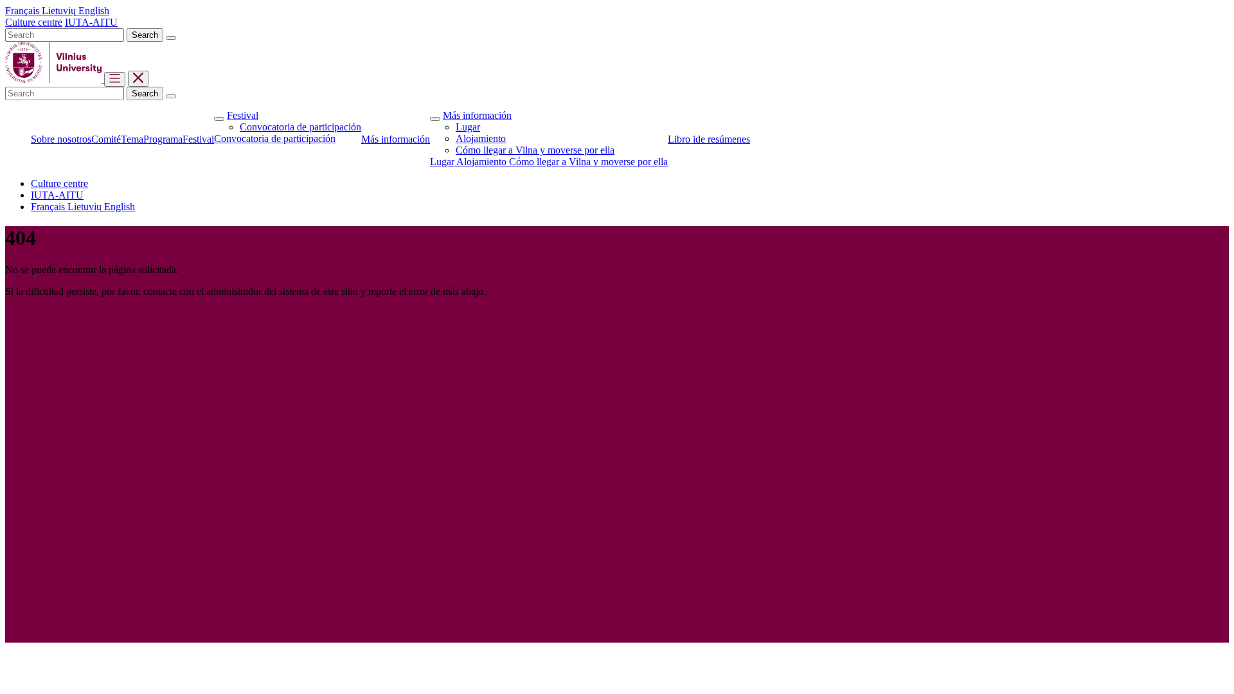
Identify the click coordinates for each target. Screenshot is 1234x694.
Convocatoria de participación (300, 126)
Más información (477, 115)
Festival (242, 115)
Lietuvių (60, 10)
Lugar (468, 126)
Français (23, 10)
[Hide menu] (138, 79)
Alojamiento (481, 138)
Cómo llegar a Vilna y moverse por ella (535, 150)
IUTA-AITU (91, 22)
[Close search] (171, 38)
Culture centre (33, 22)
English (93, 10)
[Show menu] (114, 79)
